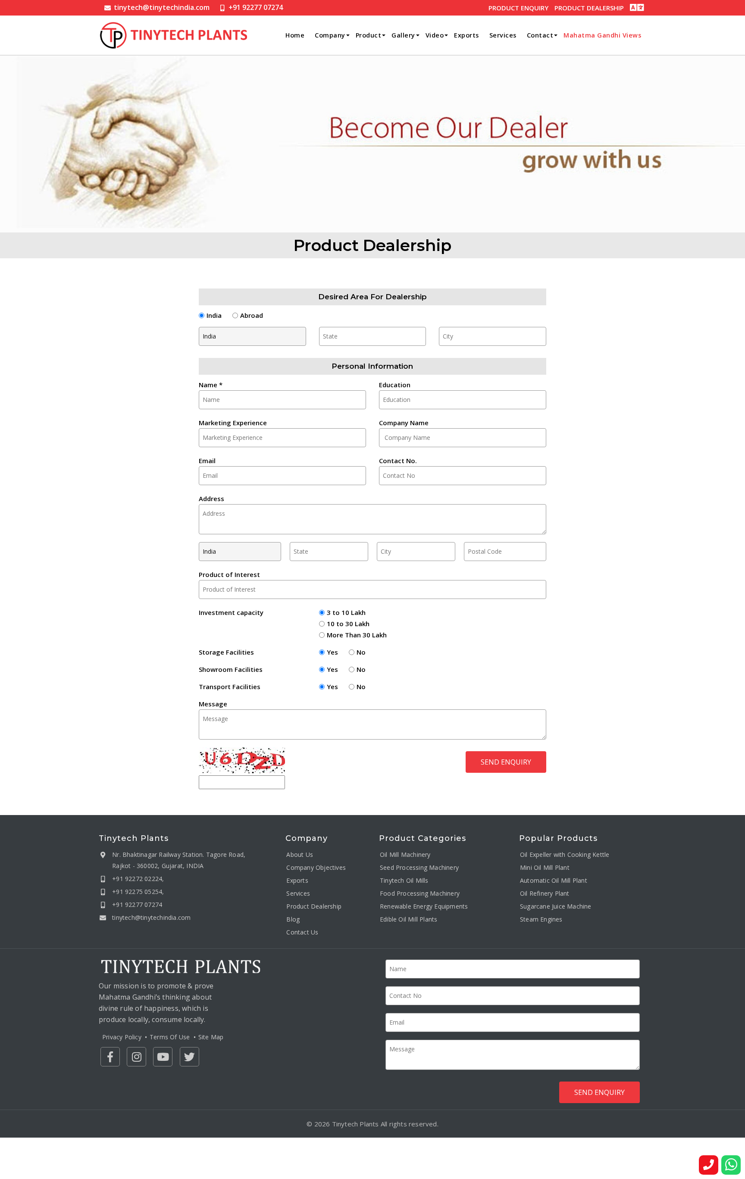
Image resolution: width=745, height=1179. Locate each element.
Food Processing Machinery (420, 893)
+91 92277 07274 (256, 7)
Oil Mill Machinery (405, 854)
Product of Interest (229, 574)
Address (211, 498)
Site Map (211, 1037)
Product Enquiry (518, 7)
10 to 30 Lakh (348, 623)
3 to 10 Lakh (346, 612)
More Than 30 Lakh (357, 634)
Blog (293, 919)
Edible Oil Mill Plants (408, 919)
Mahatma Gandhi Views (602, 35)
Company (330, 35)
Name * (210, 384)
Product (369, 35)
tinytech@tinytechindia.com (162, 7)
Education (394, 384)
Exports (466, 35)
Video (435, 35)
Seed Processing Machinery (419, 867)
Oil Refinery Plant (545, 893)
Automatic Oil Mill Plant (553, 880)
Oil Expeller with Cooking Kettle (564, 854)
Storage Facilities (226, 652)
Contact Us (302, 932)
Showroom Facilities (231, 669)
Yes (332, 652)
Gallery (403, 35)
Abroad (251, 315)
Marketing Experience (233, 422)
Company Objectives (316, 867)
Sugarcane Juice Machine (556, 906)
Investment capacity (231, 612)
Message (213, 703)
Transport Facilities (229, 686)
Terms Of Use (170, 1037)
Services (502, 35)
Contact (540, 35)
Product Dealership (589, 7)
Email (207, 460)
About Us (299, 854)
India (214, 315)
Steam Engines (541, 919)
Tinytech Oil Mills (404, 880)
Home (294, 35)
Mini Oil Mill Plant (545, 867)
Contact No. (398, 460)
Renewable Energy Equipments (424, 906)
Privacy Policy (121, 1037)
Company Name (404, 422)
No (361, 652)
